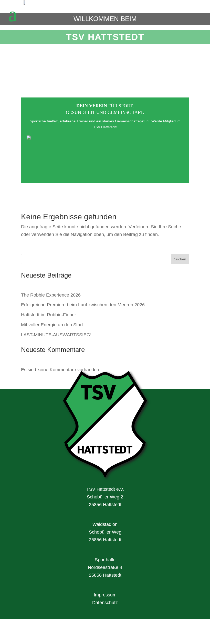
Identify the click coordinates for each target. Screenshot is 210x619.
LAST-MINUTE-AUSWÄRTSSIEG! (56, 334)
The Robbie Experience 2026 (51, 295)
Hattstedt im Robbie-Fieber (48, 314)
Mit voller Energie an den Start (52, 324)
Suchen (180, 259)
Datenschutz (105, 602)
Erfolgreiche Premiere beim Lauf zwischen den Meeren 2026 (83, 304)
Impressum (105, 594)
